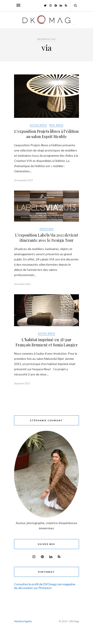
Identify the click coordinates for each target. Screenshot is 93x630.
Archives (47, 228)
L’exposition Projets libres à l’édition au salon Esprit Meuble (46, 134)
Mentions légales (23, 621)
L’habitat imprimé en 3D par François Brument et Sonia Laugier (47, 342)
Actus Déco (38, 125)
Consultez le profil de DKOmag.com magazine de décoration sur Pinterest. (44, 586)
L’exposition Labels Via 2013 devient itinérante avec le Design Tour (46, 237)
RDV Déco (56, 125)
